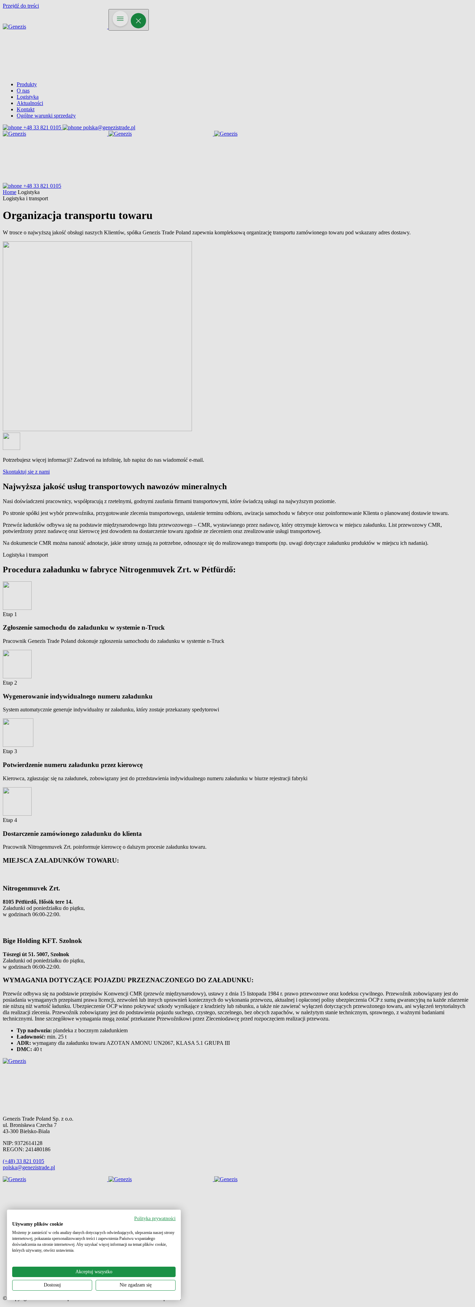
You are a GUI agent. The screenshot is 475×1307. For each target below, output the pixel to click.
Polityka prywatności (155, 1218)
